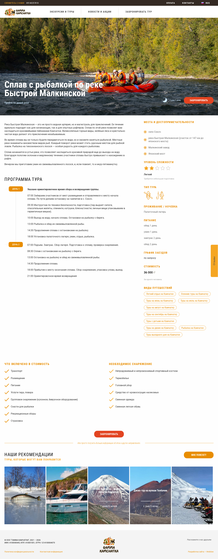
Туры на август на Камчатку (160, 307)
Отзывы (214, 260)
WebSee (210, 552)
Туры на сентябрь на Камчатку (161, 314)
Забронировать (199, 100)
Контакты (188, 3)
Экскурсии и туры (62, 11)
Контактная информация (51, 552)
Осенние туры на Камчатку (194, 294)
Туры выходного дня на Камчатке (163, 334)
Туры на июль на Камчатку (194, 300)
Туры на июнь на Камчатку (159, 300)
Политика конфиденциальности (19, 552)
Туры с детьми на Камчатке (160, 321)
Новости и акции (100, 11)
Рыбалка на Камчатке (192, 328)
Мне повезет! (198, 455)
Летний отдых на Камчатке (160, 294)
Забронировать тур (138, 11)
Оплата (170, 3)
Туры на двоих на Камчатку (160, 328)
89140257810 (32, 3)
